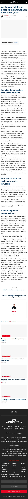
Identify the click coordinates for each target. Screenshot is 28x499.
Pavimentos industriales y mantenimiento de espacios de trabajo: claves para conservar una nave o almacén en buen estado (14, 455)
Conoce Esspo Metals (14, 445)
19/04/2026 (4, 362)
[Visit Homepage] (14, 2)
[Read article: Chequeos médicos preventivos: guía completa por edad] (14, 330)
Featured (14, 463)
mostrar (15, 42)
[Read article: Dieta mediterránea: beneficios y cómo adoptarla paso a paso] (14, 371)
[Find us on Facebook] (12, 412)
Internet (14, 467)
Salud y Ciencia (6, 336)
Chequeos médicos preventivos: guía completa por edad (13, 339)
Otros (14, 472)
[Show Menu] (1, 2)
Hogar (14, 465)
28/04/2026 (4, 342)
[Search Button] (26, 2)
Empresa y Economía (4, 468)
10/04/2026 (4, 382)
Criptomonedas (5, 463)
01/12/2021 (13, 15)
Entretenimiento (5, 471)
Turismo (23, 471)
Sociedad (23, 467)
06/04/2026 (4, 402)
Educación (5, 465)
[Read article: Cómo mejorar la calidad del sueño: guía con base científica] (14, 351)
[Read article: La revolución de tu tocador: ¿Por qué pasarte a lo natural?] (14, 391)
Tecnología (23, 469)
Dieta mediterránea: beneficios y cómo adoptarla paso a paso (13, 379)
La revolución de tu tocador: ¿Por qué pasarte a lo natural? (13, 400)
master (7, 15)
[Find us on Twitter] (16, 412)
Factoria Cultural (9, 496)
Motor (14, 470)
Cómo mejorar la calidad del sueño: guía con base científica (12, 359)
